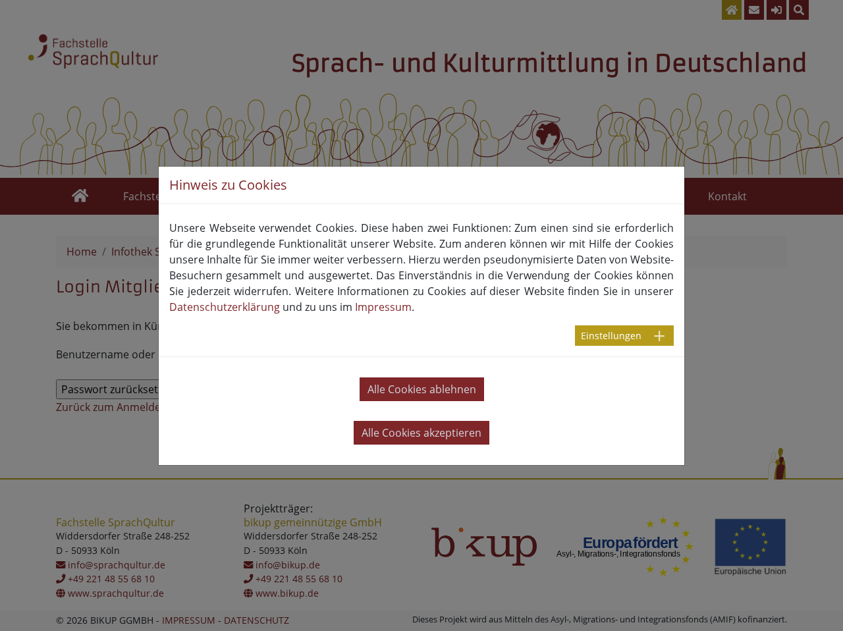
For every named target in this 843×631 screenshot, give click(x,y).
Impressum (383, 307)
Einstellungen (611, 335)
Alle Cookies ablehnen (421, 389)
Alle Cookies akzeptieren (421, 432)
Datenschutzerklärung (224, 307)
